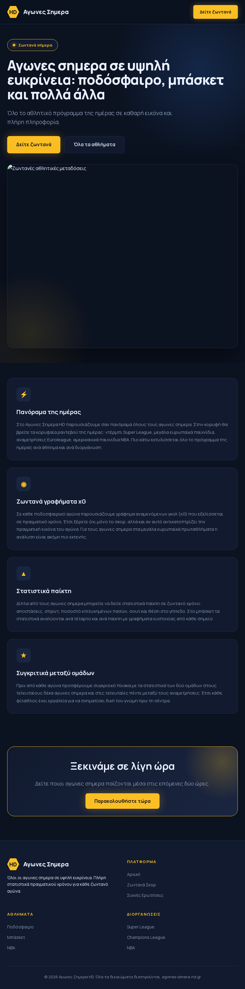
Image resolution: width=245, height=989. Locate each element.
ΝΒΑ (11, 948)
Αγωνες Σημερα (39, 12)
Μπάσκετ (16, 937)
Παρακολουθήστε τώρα (122, 801)
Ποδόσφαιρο (20, 927)
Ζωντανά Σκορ (141, 885)
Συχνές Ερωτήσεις (145, 895)
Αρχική (133, 874)
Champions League (146, 937)
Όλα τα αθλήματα (94, 144)
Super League (140, 927)
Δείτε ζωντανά (215, 12)
